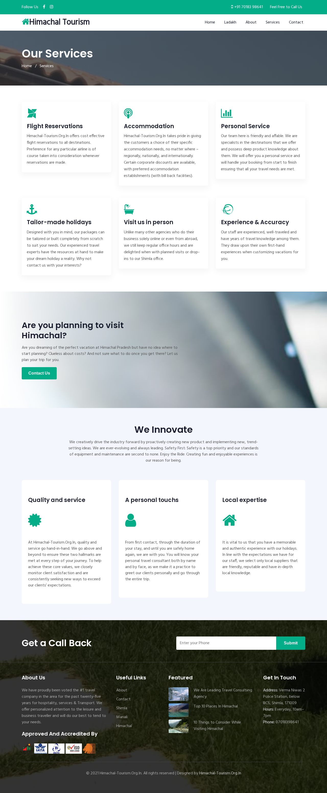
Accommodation (149, 126)
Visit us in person (148, 222)
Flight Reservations (55, 126)
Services (273, 22)
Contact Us (39, 373)
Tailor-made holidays (59, 222)
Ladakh (230, 22)
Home (210, 22)
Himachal (124, 726)
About (251, 22)
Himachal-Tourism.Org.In (220, 773)
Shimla (121, 708)
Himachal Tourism (59, 22)
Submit (291, 643)
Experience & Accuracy (255, 222)
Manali (121, 717)
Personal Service (245, 126)
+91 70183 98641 (248, 7)
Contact (296, 22)
